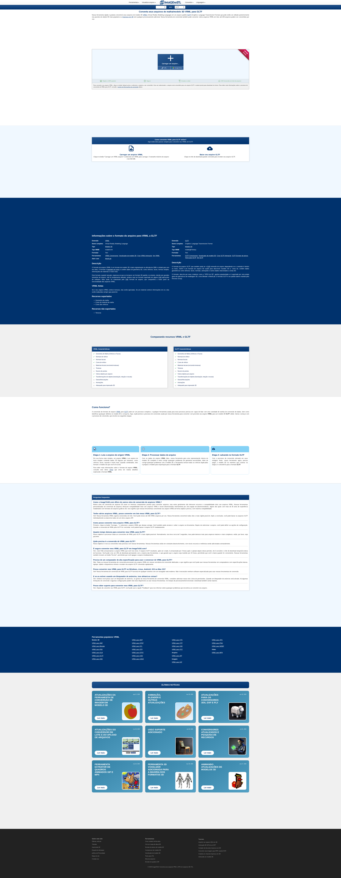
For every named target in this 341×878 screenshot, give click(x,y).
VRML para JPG (217, 640)
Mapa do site (95, 856)
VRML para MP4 (217, 653)
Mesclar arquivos (150, 859)
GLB (208, 266)
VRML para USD (137, 656)
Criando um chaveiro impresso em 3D (209, 854)
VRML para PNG (217, 643)
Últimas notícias (96, 841)
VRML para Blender (98, 646)
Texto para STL (149, 856)
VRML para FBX (97, 649)
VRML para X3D (177, 646)
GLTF (189, 15)
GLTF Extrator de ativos (240, 256)
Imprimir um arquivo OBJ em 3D (207, 842)
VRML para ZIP (177, 656)
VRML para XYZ (177, 649)
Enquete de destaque (98, 850)
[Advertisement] (130, 34)
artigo (111, 470)
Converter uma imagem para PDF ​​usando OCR (212, 851)
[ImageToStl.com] (170, 2)
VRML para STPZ (137, 653)
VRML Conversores (111, 256)
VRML (145, 15)
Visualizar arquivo (148, 2)
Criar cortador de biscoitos (152, 841)
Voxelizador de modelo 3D (127, 256)
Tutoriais (94, 844)
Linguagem (200, 2)
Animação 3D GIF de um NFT (207, 845)
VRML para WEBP (218, 646)
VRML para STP (137, 649)
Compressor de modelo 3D (153, 850)
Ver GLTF (200, 258)
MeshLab (108, 259)
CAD (160, 277)
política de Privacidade (98, 853)
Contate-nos (95, 859)
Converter (188, 2)
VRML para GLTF (97, 656)
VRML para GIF (177, 662)
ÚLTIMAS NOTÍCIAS (170, 685)
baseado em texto (113, 269)
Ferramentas (133, 2)
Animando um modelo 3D (205, 857)
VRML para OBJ (97, 659)
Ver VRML (156, 256)
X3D (126, 279)
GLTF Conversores (191, 256)
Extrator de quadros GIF (152, 862)
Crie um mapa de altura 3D (153, 844)
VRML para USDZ (138, 659)
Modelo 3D (108, 247)
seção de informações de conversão (128, 87)
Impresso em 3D (127, 17)
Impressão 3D (96, 847)
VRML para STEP (138, 643)
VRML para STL (137, 646)
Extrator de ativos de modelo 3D (154, 847)
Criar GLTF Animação (224, 256)
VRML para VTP (177, 643)
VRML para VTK (177, 640)
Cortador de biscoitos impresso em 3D (209, 848)
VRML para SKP (137, 640)
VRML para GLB (97, 653)
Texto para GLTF (190, 258)
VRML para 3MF (97, 643)
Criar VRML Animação (144, 256)
